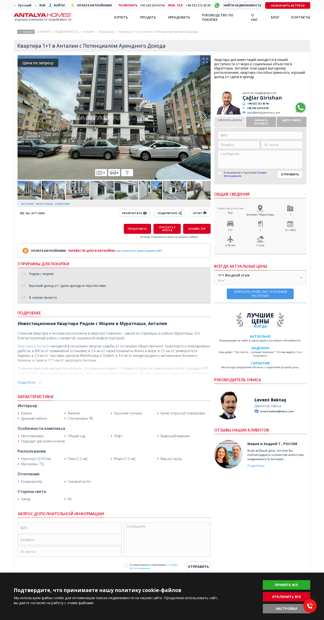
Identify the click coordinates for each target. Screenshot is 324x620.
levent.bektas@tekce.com (277, 411)
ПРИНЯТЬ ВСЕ (286, 585)
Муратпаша (106, 32)
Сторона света (32, 491)
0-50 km (230, 245)
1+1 (230, 230)
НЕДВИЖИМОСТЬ (66, 32)
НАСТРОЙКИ (286, 608)
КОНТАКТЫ (300, 17)
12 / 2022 (290, 230)
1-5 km (260, 245)
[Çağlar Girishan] (227, 113)
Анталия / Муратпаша (260, 214)
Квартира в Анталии (34, 346)
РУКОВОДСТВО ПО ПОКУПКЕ (217, 17)
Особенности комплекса (41, 428)
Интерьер (27, 405)
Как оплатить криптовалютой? (139, 251)
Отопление (29, 474)
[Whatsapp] (300, 112)
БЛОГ (275, 17)
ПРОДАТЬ (148, 17)
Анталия (88, 32)
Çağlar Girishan (262, 97)
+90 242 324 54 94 (257, 108)
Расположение (32, 451)
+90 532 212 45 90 (258, 103)
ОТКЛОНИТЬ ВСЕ (286, 596)
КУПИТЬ (121, 17)
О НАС (254, 17)
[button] (205, 117)
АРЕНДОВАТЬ (179, 17)
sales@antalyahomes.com (263, 112)
